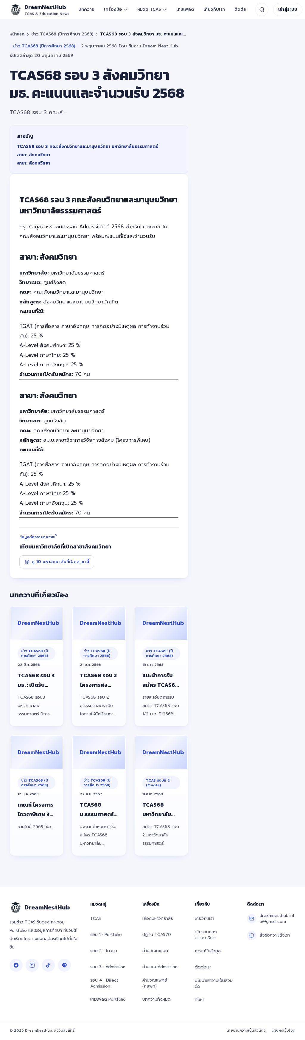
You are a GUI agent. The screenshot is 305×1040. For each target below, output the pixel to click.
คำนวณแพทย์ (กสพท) (154, 983)
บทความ (86, 9)
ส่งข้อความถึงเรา (274, 935)
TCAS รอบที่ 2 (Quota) (158, 783)
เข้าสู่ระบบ (287, 9)
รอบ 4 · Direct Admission (104, 983)
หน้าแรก (17, 34)
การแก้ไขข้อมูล (208, 951)
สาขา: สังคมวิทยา (33, 155)
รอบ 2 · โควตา (103, 951)
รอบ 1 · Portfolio (106, 934)
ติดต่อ (240, 9)
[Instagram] (32, 965)
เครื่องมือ (113, 9)
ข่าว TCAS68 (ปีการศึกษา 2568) (62, 34)
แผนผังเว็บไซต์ (283, 1030)
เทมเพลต (185, 9)
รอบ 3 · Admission (107, 967)
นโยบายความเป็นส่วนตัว (214, 983)
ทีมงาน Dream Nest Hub (153, 46)
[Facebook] (16, 965)
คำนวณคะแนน (155, 951)
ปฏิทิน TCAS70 (156, 934)
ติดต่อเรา (203, 967)
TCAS (95, 918)
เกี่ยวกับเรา (214, 9)
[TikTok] (48, 965)
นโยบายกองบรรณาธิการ (206, 935)
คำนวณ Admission (160, 967)
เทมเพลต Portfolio (108, 999)
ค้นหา (199, 999)
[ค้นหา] (261, 9)
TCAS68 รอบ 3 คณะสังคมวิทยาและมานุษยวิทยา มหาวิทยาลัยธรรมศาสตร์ (87, 146)
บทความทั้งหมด (156, 999)
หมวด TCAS (149, 9)
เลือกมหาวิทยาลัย (157, 918)
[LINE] (64, 965)
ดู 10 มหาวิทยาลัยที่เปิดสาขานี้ (60, 562)
